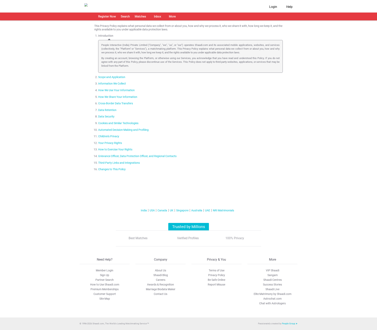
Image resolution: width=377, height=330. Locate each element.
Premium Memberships (105, 289)
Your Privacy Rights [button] (110, 143)
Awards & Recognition (160, 284)
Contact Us (160, 293)
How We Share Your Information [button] (117, 97)
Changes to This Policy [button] (112, 169)
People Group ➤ (289, 323)
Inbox (157, 16)
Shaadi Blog (160, 275)
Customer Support (104, 293)
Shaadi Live (272, 289)
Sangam (272, 275)
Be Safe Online (216, 279)
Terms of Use (216, 270)
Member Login (104, 270)
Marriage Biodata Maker (160, 289)
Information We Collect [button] (112, 83)
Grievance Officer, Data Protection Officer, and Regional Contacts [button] (137, 156)
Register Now (107, 16)
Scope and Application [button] (111, 77)
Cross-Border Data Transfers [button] (115, 103)
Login (273, 7)
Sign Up (104, 275)
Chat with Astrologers (272, 303)
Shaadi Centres (272, 279)
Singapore (182, 210)
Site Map (104, 298)
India (144, 210)
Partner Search (104, 279)
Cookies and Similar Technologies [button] (118, 123)
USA (152, 210)
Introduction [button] (105, 35)
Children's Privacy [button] (108, 136)
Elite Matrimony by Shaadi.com (272, 293)
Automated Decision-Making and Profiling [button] (123, 130)
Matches (140, 16)
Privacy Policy (216, 275)
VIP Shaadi (272, 270)
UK (171, 210)
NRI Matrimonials (223, 210)
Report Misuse (216, 284)
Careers (160, 279)
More (172, 16)
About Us (160, 270)
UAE (207, 210)
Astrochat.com (272, 298)
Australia (196, 210)
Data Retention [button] (107, 110)
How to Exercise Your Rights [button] (115, 149)
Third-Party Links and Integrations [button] (119, 163)
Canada (162, 210)
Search (125, 16)
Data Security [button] (106, 116)
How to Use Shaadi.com (104, 284)
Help (289, 7)
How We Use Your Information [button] (116, 90)
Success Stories (272, 284)
